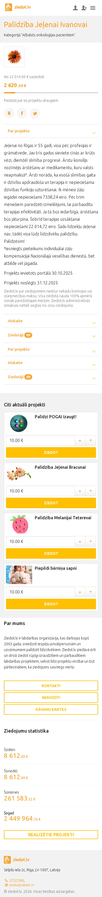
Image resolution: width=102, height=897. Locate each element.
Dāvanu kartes (51, 709)
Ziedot (51, 452)
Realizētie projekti (51, 834)
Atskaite (15, 321)
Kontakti (51, 686)
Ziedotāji (19, 335)
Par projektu (19, 131)
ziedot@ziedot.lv (21, 885)
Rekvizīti (51, 698)
